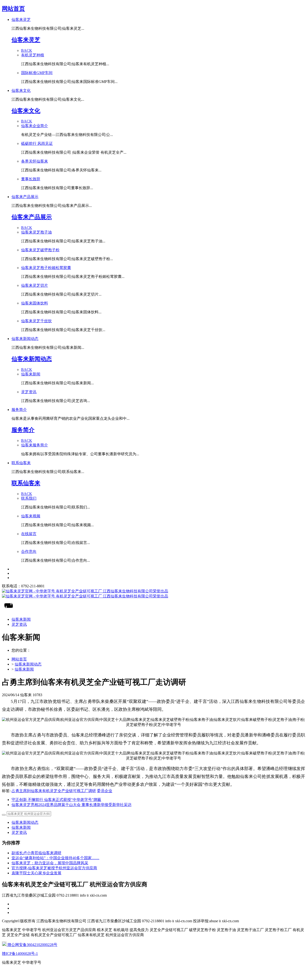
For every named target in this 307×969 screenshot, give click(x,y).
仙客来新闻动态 (28, 664)
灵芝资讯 (19, 832)
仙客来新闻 (24, 669)
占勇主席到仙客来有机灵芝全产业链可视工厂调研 (54, 791)
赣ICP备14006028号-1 (20, 953)
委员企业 (104, 791)
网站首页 (13, 9)
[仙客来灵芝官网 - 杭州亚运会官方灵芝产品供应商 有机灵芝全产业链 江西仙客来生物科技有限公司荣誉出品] (153, 594)
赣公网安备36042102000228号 (31, 945)
